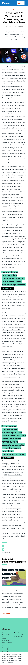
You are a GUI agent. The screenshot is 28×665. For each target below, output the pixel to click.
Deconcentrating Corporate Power (13, 573)
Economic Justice (6, 552)
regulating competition (15, 387)
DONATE (20, 3)
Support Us (17, 632)
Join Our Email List (18, 636)
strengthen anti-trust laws (11, 368)
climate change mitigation (12, 517)
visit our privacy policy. (7, 662)
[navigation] (26, 2)
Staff (3, 636)
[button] (3, 546)
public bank (12, 520)
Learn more (6, 613)
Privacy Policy (5, 640)
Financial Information (19, 634)
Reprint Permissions (7, 642)
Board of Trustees (6, 634)
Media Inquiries (5, 650)
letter (5, 206)
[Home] (6, 5)
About (3, 632)
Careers (4, 638)
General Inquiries (6, 648)
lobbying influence (10, 377)
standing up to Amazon (14, 511)
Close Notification (25, 658)
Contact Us (4, 646)
